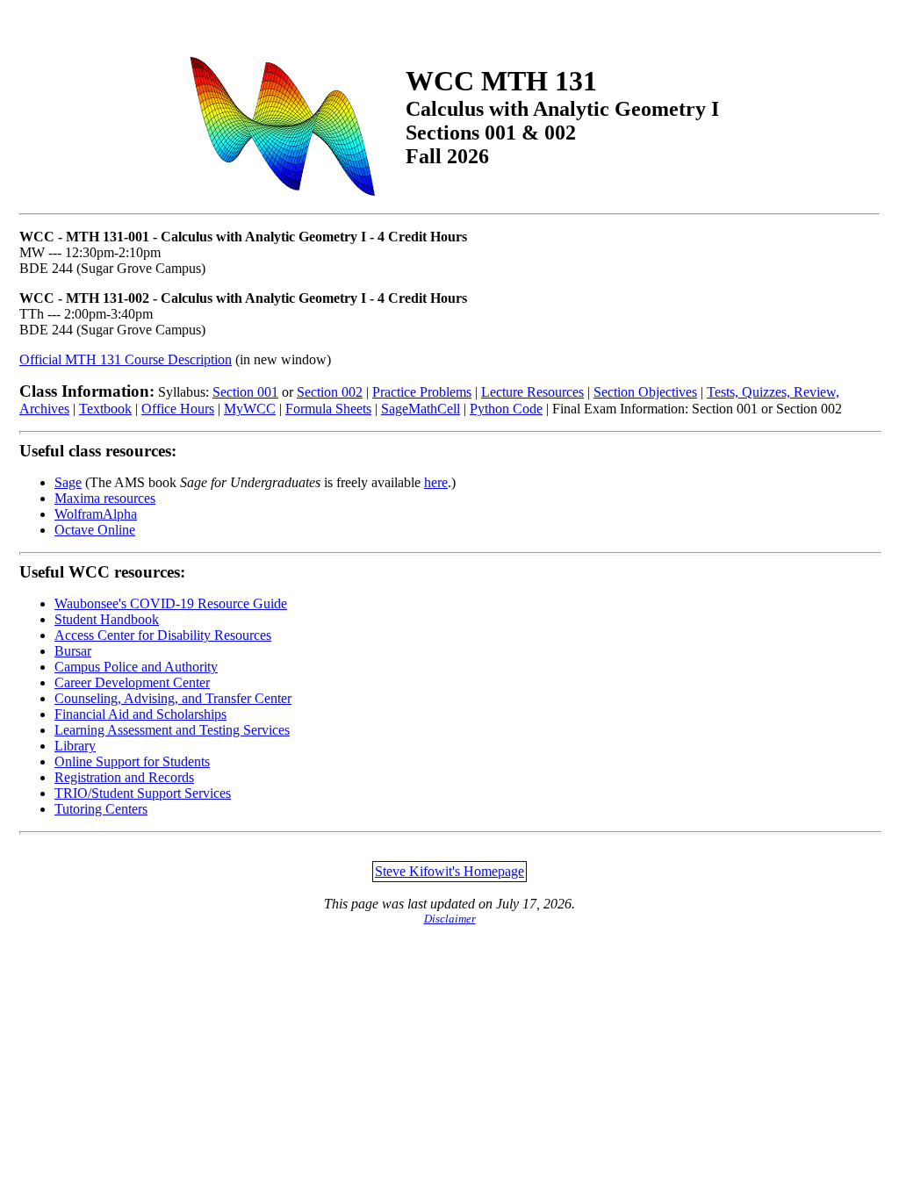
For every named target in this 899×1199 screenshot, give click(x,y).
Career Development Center (132, 682)
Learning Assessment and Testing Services (172, 729)
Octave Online (94, 529)
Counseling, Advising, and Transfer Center (172, 698)
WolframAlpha (95, 513)
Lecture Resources (532, 391)
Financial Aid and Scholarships (140, 714)
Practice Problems (421, 391)
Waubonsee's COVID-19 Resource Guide (170, 603)
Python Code (506, 408)
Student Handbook (106, 619)
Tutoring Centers (100, 808)
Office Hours (177, 408)
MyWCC (250, 408)
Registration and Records (124, 777)
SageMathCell (420, 408)
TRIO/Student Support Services (142, 793)
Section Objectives (645, 391)
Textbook (105, 408)
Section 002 (330, 391)
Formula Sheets (328, 408)
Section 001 (245, 391)
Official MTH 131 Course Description (125, 359)
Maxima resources (104, 498)
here (436, 482)
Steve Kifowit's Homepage (449, 871)
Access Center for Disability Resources (162, 635)
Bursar (72, 650)
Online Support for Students (132, 761)
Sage (68, 482)
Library (75, 745)
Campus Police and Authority (136, 666)
